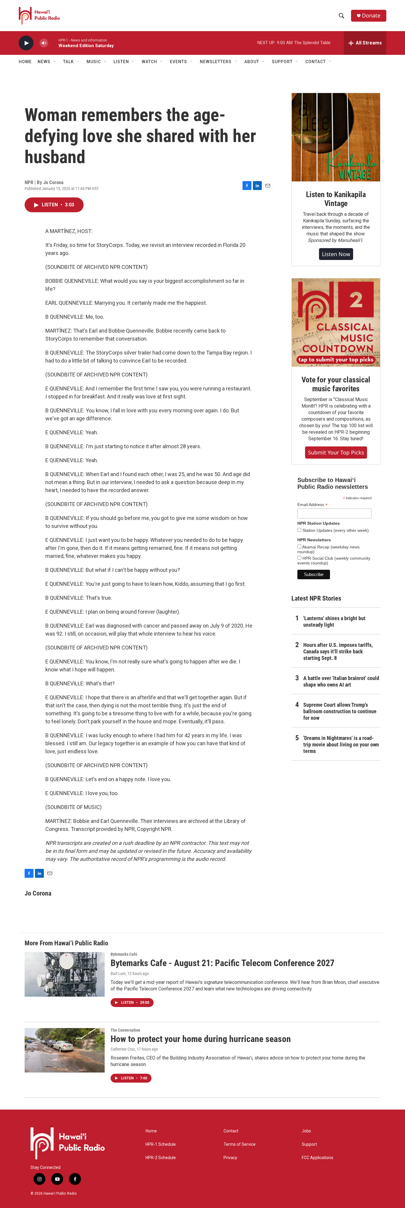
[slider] (53, 43)
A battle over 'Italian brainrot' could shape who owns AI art (341, 681)
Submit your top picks (336, 452)
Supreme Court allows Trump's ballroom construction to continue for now (340, 711)
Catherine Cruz (123, 1049)
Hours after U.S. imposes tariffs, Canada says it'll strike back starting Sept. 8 (338, 651)
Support (309, 1144)
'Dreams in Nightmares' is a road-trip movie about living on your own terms (341, 744)
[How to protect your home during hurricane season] (65, 1050)
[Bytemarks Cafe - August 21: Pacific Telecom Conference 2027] (65, 974)
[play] (26, 43)
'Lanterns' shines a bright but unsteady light (334, 621)
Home (25, 61)
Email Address (312, 505)
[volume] (44, 43)
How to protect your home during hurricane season (201, 1039)
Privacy (230, 1158)
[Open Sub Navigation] (54, 61)
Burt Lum (118, 973)
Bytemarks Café (124, 954)
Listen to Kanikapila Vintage (336, 199)
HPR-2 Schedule (161, 1158)
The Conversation (125, 1030)
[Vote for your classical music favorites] (336, 322)
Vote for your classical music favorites (336, 384)
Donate (371, 15)
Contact (231, 1131)
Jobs (306, 1131)
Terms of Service (240, 1144)
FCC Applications (317, 1158)
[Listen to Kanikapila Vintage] (336, 137)
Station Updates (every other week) (335, 530)
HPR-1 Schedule (161, 1144)
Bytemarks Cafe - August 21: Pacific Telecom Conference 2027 (222, 963)
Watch (149, 61)
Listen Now (336, 254)
